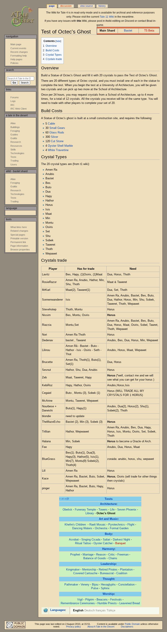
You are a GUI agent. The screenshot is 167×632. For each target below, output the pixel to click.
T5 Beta (149, 30)
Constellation (126, 584)
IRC (12, 105)
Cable (51, 123)
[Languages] (45, 610)
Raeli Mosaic (97, 524)
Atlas (13, 123)
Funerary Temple (85, 509)
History (102, 6)
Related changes (19, 231)
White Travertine (58, 150)
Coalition (121, 573)
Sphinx (105, 588)
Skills (13, 149)
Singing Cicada (90, 539)
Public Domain (132, 624)
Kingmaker (73, 569)
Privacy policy (73, 626)
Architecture (108, 504)
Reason (101, 554)
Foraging (15, 131)
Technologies (17, 153)
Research (15, 142)
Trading (14, 160)
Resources (16, 146)
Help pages (16, 59)
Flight (130, 524)
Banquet (120, 543)
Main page (15, 44)
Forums (14, 97)
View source (86, 6)
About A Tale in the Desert (100, 626)
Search (10, 70)
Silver (54, 136)
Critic (111, 554)
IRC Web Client (18, 108)
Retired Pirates (108, 569)
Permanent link (18, 242)
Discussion (66, 6)
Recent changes (19, 52)
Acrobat (74, 539)
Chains (113, 558)
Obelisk (67, 509)
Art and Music (108, 519)
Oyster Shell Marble (60, 145)
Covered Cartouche (85, 573)
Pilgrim (89, 599)
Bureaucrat (107, 573)
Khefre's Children (76, 524)
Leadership (108, 563)
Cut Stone (57, 141)
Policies (14, 63)
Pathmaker (71, 584)
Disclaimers (127, 626)
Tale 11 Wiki (107, 16)
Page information (19, 245)
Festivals (116, 599)
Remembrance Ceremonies (78, 603)
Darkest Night (121, 539)
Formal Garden (119, 528)
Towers (103, 509)
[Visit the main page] (25, 17)
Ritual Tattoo (83, 543)
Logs (13, 101)
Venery (85, 584)
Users (13, 164)
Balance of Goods (94, 558)
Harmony (108, 549)
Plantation (126, 569)
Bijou (95, 584)
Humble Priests (107, 603)
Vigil (80, 599)
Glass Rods (56, 132)
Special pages (17, 234)
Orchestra (101, 528)
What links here (18, 227)
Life (112, 509)
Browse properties (20, 249)
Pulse (94, 588)
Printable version (19, 238)
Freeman (123, 554)
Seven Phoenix (126, 509)
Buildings (15, 127)
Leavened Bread (129, 603)
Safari (106, 539)
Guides (14, 134)
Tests (109, 499)
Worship (108, 593)
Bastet (128, 30)
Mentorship (89, 569)
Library (89, 513)
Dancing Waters (82, 528)
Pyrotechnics (116, 524)
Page (52, 6)
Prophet (75, 554)
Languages (57, 610)
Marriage (88, 554)
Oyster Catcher (103, 543)
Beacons (102, 599)
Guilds (13, 138)
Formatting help (18, 55)
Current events (18, 48)
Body (108, 534)
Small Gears (57, 128)
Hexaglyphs (108, 584)
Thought (108, 578)
